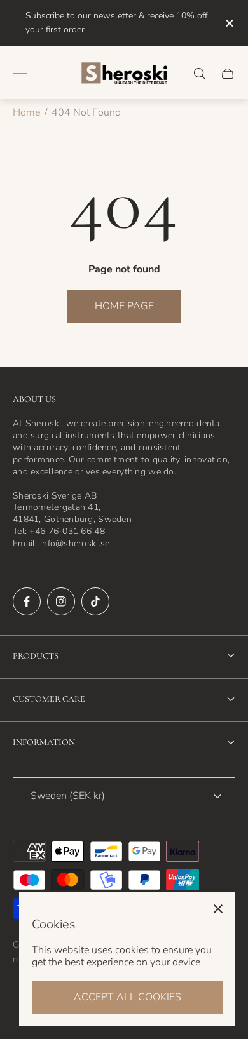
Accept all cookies (127, 997)
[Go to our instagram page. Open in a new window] (61, 601)
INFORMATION (44, 742)
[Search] (200, 74)
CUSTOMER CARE (49, 699)
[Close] (218, 909)
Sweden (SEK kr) (68, 796)
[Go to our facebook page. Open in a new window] (27, 601)
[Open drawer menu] (20, 74)
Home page (124, 306)
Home (26, 112)
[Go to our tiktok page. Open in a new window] (95, 601)
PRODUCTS (36, 655)
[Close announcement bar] (229, 23)
